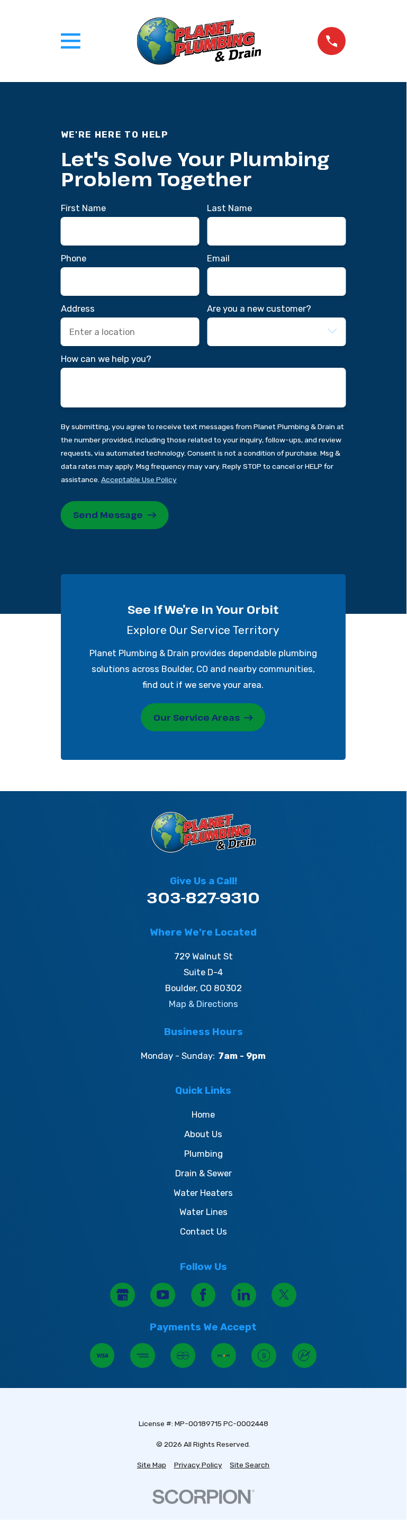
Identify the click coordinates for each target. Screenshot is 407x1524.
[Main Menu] (70, 41)
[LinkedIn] (243, 1295)
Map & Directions (203, 1004)
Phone (73, 258)
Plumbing (203, 1153)
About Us (203, 1134)
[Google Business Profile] (122, 1295)
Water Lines (203, 1211)
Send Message (108, 515)
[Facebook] (203, 1295)
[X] (284, 1295)
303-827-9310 (203, 897)
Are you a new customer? (259, 308)
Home (203, 1114)
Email (218, 258)
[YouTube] (162, 1295)
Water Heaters (203, 1192)
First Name (83, 208)
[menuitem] (151, 1465)
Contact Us (203, 1231)
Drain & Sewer (203, 1173)
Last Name (229, 208)
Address (78, 308)
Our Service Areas (196, 717)
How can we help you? (106, 358)
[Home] (199, 41)
